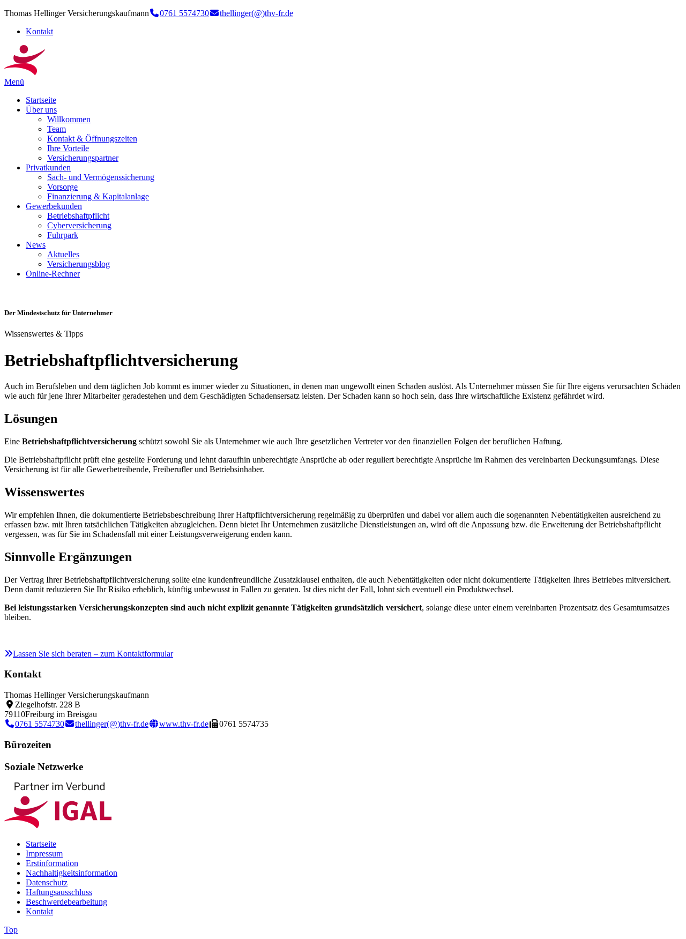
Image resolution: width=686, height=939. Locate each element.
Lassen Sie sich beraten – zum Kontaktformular (93, 653)
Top (11, 929)
